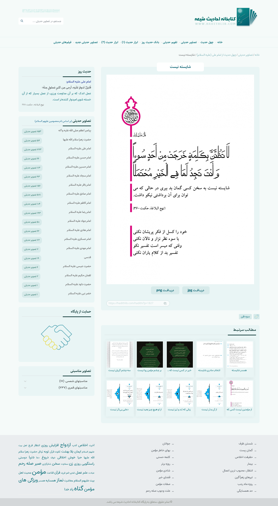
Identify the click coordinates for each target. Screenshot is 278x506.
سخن (56, 464)
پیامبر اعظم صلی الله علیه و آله (74, 130)
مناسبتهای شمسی (76, 381)
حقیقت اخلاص (244, 457)
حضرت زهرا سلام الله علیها (77, 139)
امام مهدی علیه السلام (78, 248)
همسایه (51, 480)
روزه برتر (166, 463)
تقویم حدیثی (170, 42)
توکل (40, 452)
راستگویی (88, 464)
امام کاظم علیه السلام (79, 203)
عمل (79, 473)
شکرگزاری (46, 464)
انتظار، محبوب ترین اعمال (238, 470)
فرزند (63, 473)
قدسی (87, 257)
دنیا (31, 457)
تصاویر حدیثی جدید (86, 42)
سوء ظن (245, 316)
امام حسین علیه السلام (78, 167)
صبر (38, 463)
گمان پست (246, 450)
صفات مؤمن (163, 484)
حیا (80, 457)
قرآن (57, 473)
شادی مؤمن (163, 470)
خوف (53, 458)
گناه (78, 488)
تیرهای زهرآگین (244, 477)
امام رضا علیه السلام (80, 212)
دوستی (22, 457)
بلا (71, 451)
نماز (59, 480)
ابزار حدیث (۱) (130, 42)
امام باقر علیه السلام (80, 185)
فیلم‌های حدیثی (62, 42)
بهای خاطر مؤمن (161, 450)
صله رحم (25, 463)
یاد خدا (68, 489)
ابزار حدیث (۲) (109, 42)
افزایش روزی (50, 445)
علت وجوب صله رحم (158, 490)
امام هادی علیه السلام (79, 230)
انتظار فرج (34, 445)
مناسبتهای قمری (77, 387)
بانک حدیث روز (150, 42)
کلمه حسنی (163, 457)
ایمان (77, 451)
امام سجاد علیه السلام (79, 175)
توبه (46, 451)
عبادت (91, 473)
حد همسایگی (245, 490)
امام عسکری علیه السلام (77, 239)
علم (85, 472)
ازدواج (65, 445)
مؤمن (39, 472)
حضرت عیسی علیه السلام (77, 266)
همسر (41, 481)
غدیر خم (70, 473)
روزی (77, 463)
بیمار (250, 463)
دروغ (45, 457)
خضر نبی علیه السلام (79, 293)
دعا (38, 458)
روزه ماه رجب (245, 484)
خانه (220, 42)
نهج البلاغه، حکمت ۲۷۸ (33, 105)
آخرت (91, 445)
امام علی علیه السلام (79, 148)
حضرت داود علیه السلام (78, 284)
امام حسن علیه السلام (78, 157)
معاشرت (68, 480)
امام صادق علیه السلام (78, 194)
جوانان (166, 443)
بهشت (65, 451)
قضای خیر (165, 477)
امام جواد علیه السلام (79, 221)
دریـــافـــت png (165, 290)
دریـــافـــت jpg (196, 290)
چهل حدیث (206, 42)
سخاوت (64, 464)
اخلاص (83, 445)
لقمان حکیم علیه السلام (78, 275)
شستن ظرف (246, 443)
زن (71, 463)
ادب (74, 445)
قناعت (50, 473)
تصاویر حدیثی (189, 42)
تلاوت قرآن (55, 452)
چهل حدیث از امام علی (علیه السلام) (216, 55)
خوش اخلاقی (66, 457)
